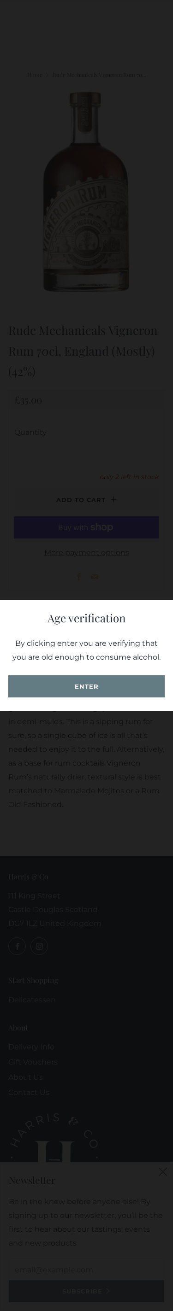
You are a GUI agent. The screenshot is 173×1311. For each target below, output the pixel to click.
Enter (87, 686)
